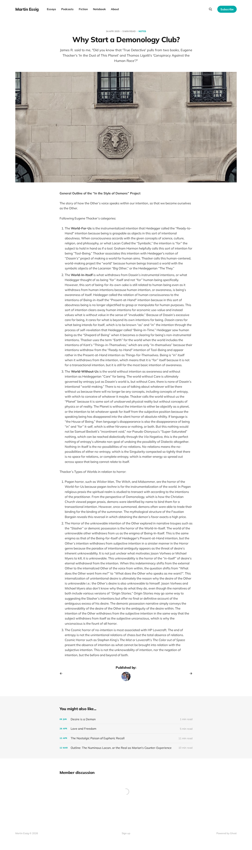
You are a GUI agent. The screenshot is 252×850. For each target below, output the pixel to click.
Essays (51, 9)
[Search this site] (210, 9)
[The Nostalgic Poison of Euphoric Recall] (126, 738)
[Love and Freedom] (126, 728)
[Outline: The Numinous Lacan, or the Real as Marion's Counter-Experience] (126, 748)
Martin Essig (27, 9)
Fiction (83, 9)
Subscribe (227, 9)
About (115, 9)
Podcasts (67, 9)
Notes (142, 31)
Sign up (126, 833)
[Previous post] (62, 673)
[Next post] (189, 673)
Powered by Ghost (226, 833)
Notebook (99, 9)
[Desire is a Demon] (126, 719)
